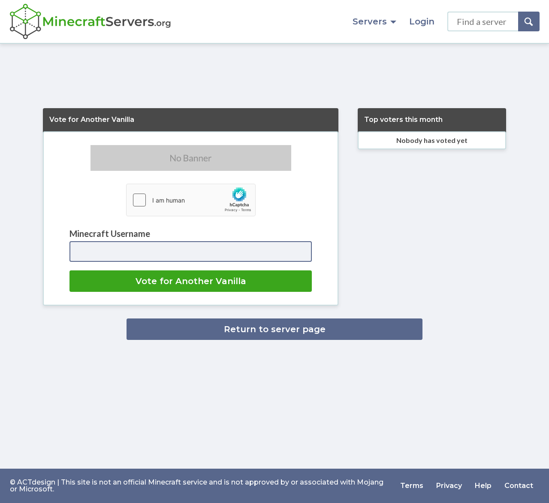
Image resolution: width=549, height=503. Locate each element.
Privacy (449, 486)
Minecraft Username (109, 233)
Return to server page (275, 329)
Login (421, 21)
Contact (518, 486)
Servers (370, 21)
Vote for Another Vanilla (191, 281)
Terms (411, 486)
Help (483, 486)
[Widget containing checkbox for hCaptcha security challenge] (191, 200)
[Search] (529, 21)
